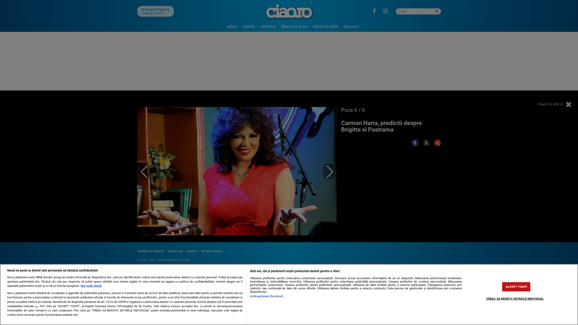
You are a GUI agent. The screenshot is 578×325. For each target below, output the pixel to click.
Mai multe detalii (91, 286)
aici (36, 306)
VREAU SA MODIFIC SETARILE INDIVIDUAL (515, 298)
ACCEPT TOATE (516, 286)
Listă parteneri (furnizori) (266, 296)
